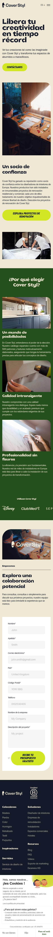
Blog (30, 850)
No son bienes (8, 933)
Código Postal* (14, 683)
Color (4, 822)
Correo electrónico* (16, 653)
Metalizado (7, 831)
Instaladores (33, 826)
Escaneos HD (34, 868)
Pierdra (5, 817)
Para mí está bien (44, 932)
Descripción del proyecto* (19, 727)
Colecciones (9, 807)
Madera (6, 813)
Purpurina (7, 840)
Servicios (7, 858)
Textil (4, 835)
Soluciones (34, 807)
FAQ (30, 854)
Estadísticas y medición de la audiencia (20, 920)
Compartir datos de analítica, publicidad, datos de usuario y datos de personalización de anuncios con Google (25, 915)
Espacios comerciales (38, 831)
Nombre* (12, 624)
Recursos (33, 844)
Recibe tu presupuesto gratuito (28, 758)
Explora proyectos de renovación (26, 215)
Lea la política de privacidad (13, 904)
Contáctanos (14, 67)
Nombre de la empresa (17, 712)
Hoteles (31, 835)
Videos (31, 859)
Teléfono (11, 698)
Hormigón (7, 826)
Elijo (26, 933)
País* (10, 668)
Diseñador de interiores (39, 813)
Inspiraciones (10, 849)
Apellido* (12, 638)
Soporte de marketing (38, 863)
